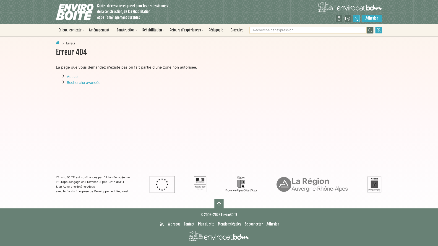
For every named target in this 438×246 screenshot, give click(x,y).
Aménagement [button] (99, 30)
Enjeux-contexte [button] (69, 30)
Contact (189, 224)
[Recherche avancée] (378, 30)
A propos (174, 224)
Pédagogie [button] (216, 30)
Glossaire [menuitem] (237, 30)
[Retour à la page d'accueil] (58, 42)
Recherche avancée (83, 82)
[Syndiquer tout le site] (161, 224)
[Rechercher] (370, 30)
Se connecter (254, 224)
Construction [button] (126, 30)
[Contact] (347, 18)
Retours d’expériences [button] (185, 30)
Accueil (73, 76)
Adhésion (371, 18)
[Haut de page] (219, 203)
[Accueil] (75, 12)
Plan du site (206, 224)
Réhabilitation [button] (152, 30)
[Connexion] (356, 18)
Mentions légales (229, 224)
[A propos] (339, 18)
